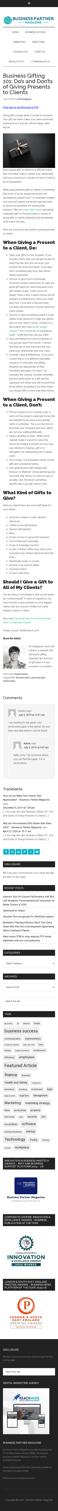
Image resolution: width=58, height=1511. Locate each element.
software (29, 1124)
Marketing (12, 1103)
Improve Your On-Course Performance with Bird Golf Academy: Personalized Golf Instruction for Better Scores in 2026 (29, 900)
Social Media (10, 1124)
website (7, 1148)
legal (49, 1089)
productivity (20, 1110)
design (7, 1050)
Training (45, 1140)
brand (37, 1023)
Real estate (9, 1117)
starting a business (12, 1132)
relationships (9, 681)
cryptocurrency (33, 1038)
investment (37, 1089)
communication (12, 1038)
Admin (27, 743)
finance (10, 1074)
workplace (22, 1147)
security (32, 1116)
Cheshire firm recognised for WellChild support (28, 916)
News (7, 1110)
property (35, 1110)
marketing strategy (37, 1103)
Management (40, 1095)
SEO (43, 1116)
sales (21, 1117)
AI (18, 1023)
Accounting (8, 1024)
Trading (33, 1140)
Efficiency (9, 1057)
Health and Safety (15, 1082)
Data (41, 1044)
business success (21, 1031)
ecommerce (39, 1050)
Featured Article (20, 1065)
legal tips (24, 1095)
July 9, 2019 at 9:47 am (36, 747)
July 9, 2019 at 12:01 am (31, 714)
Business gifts (23, 677)
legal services (9, 1096)
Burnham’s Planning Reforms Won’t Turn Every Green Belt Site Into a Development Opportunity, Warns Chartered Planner (28, 926)
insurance (9, 1089)
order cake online (32, 209)
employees (26, 1057)
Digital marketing (22, 1051)
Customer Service (11, 1045)
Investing (23, 1089)
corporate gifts (38, 677)
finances (26, 1075)
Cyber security (28, 1045)
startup (30, 1131)
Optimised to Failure (14, 910)
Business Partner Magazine (29, 20)
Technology (14, 1139)
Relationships (21, 674)
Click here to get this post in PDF (21, 107)
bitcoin (26, 1023)
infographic (36, 1083)
